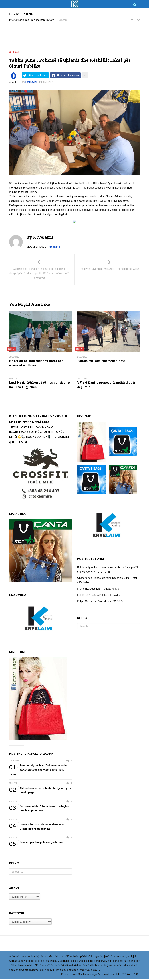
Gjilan (14, 52)
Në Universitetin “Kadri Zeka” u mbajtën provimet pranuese (39, 808)
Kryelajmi (31, 82)
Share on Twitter (37, 75)
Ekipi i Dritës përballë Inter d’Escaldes (98, 595)
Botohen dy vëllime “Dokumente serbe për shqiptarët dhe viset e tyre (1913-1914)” (38, 769)
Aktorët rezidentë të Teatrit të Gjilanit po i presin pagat (40, 790)
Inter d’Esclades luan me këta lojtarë (31, 20)
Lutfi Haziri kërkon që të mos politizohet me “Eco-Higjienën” (39, 384)
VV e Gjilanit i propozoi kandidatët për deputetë (106, 384)
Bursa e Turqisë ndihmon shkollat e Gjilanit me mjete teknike (36, 826)
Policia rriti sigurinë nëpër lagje (101, 361)
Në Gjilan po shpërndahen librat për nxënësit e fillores (36, 363)
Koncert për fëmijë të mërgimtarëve (36, 842)
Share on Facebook (68, 75)
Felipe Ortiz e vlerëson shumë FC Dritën (100, 601)
